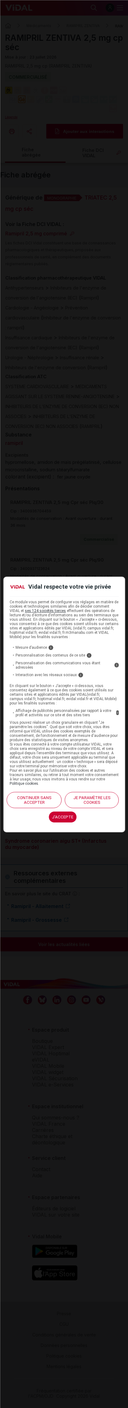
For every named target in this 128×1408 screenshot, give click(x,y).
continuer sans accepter (34, 800)
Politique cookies (24, 783)
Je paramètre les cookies (92, 800)
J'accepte (62, 817)
